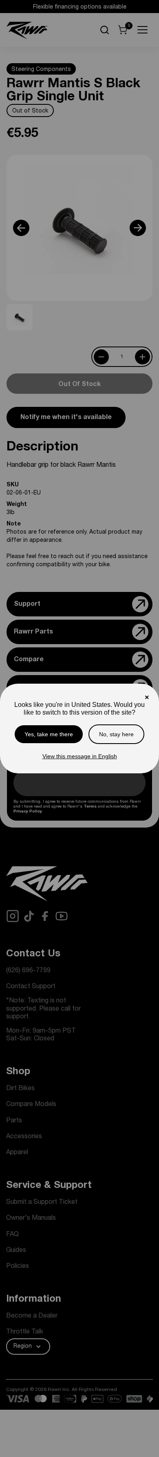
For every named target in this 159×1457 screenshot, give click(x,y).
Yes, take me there (48, 734)
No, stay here (116, 734)
